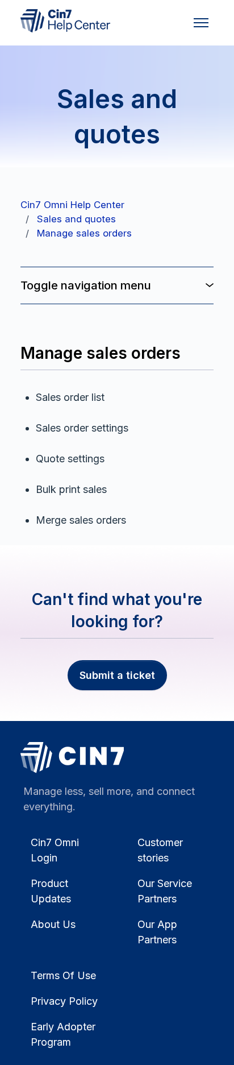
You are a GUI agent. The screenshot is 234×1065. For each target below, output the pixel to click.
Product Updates (51, 891)
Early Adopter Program (63, 1034)
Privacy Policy (64, 1001)
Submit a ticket (117, 675)
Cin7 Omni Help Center (72, 204)
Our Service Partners (164, 891)
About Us (53, 924)
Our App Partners (157, 932)
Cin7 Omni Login (55, 850)
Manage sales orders (84, 233)
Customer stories (160, 850)
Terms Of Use (63, 975)
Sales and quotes (76, 219)
